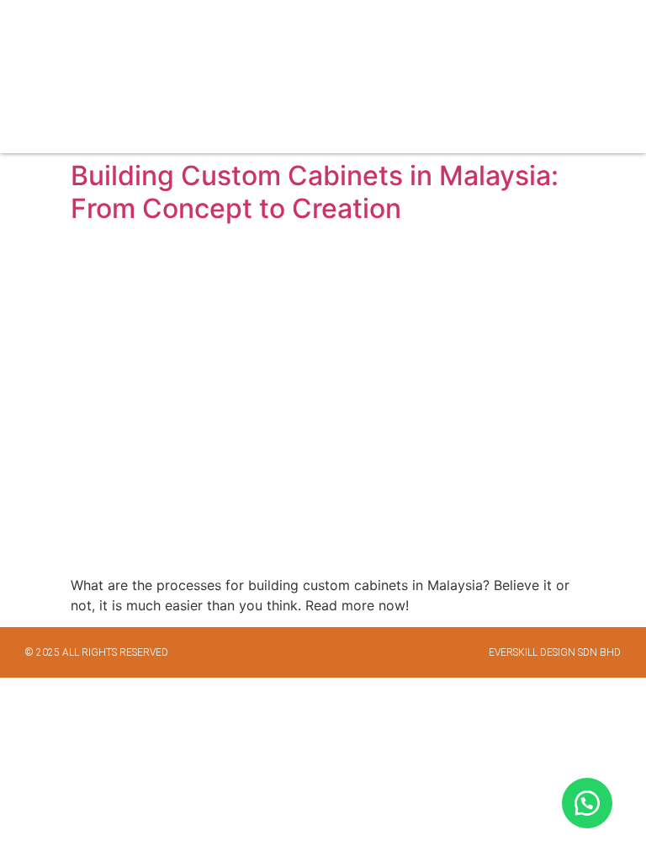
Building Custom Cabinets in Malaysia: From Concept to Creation (315, 191)
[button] (615, 77)
